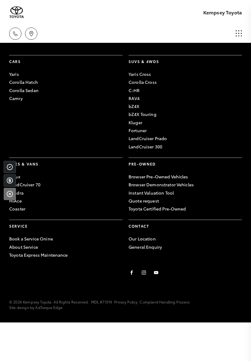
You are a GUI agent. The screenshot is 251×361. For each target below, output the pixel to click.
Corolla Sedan (24, 90)
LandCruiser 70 (24, 184)
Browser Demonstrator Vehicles (161, 184)
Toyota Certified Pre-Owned (157, 209)
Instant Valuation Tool (151, 193)
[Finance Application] (10, 180)
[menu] (239, 34)
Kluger (135, 122)
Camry (16, 98)
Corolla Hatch (23, 82)
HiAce (15, 201)
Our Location (142, 239)
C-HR (134, 90)
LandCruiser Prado (148, 138)
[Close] (10, 194)
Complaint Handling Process (165, 301)
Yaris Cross (140, 74)
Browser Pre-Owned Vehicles (158, 176)
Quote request (144, 201)
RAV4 (134, 98)
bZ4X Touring (142, 114)
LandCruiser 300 (145, 146)
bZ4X (134, 106)
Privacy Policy (125, 301)
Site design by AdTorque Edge (35, 307)
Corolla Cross (143, 82)
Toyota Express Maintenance (38, 255)
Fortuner (138, 130)
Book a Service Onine (31, 239)
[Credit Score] (10, 167)
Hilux (14, 176)
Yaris (14, 74)
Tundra (16, 193)
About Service (23, 247)
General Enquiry (145, 247)
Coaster (17, 209)
